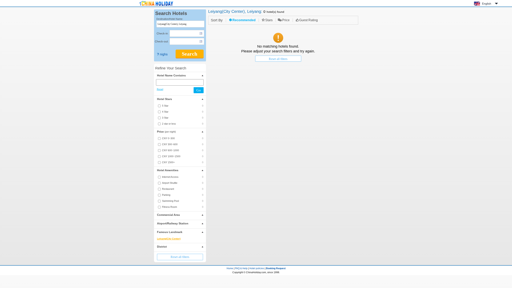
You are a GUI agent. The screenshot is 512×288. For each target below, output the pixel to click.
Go (198, 90)
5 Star (182, 105)
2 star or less (182, 123)
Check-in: (163, 33)
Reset (160, 89)
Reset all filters (180, 257)
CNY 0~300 (182, 138)
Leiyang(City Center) (169, 238)
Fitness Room (182, 207)
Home (230, 268)
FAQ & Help (241, 268)
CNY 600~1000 (182, 150)
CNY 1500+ (182, 162)
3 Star (182, 117)
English (486, 3)
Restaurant (182, 189)
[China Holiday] (156, 5)
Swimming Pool (182, 201)
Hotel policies (256, 268)
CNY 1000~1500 (182, 156)
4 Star (182, 111)
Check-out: (162, 41)
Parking (182, 195)
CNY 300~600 (182, 144)
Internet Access (182, 177)
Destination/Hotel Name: (169, 19)
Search (189, 54)
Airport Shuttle (182, 183)
